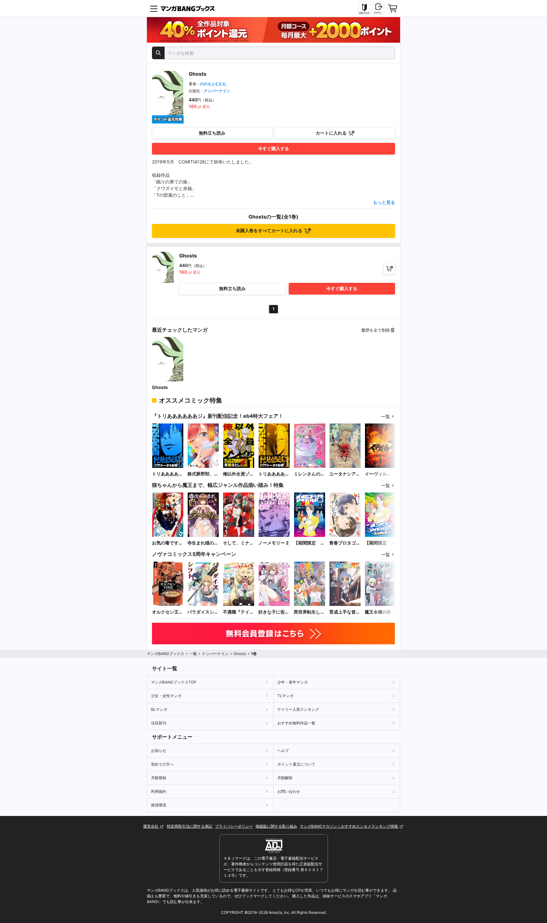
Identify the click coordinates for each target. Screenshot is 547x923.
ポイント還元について (296, 764)
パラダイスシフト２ (202, 612)
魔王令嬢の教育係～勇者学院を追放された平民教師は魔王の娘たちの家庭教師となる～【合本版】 (380, 612)
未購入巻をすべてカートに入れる (269, 230)
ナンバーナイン (217, 90)
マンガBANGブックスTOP (173, 682)
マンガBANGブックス (165, 653)
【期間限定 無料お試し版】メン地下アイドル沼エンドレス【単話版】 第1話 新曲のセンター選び (380, 543)
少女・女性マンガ (166, 695)
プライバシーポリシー (234, 826)
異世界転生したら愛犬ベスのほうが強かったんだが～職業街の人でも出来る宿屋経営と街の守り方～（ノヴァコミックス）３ (309, 612)
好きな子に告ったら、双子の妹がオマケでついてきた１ (273, 612)
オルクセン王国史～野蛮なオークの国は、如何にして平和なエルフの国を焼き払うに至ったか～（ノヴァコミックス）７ (167, 612)
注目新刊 (158, 723)
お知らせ (158, 750)
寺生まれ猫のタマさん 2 (202, 543)
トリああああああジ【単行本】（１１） (167, 474)
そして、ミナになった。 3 (238, 543)
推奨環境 (158, 805)
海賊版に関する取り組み (276, 826)
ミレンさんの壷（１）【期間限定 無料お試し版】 (309, 474)
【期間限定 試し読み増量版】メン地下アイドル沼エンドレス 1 (309, 543)
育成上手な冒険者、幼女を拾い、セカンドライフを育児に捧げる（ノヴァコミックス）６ (344, 612)
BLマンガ (159, 709)
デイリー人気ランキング (298, 709)
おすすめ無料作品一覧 (296, 723)
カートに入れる (331, 133)
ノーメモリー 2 (273, 542)
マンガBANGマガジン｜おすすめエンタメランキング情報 (349, 826)
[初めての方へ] (364, 8)
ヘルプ (283, 750)
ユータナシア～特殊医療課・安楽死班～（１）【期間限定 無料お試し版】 (344, 474)
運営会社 (151, 826)
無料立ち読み (212, 133)
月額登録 (158, 777)
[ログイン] (378, 8)
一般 (193, 653)
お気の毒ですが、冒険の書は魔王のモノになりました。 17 (167, 543)
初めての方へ (162, 764)
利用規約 (158, 791)
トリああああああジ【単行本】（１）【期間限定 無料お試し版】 (273, 474)
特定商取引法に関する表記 (189, 826)
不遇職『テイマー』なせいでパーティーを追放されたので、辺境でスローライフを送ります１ (238, 612)
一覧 (385, 416)
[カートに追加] (389, 268)
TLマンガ (285, 695)
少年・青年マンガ (292, 682)
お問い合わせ (288, 791)
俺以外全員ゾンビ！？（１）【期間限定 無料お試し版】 (238, 474)
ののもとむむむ (213, 83)
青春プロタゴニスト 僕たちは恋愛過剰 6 (344, 543)
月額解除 (284, 777)
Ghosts (160, 387)
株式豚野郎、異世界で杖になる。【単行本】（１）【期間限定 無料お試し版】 (202, 474)
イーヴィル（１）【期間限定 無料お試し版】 (380, 474)
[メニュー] (154, 9)
